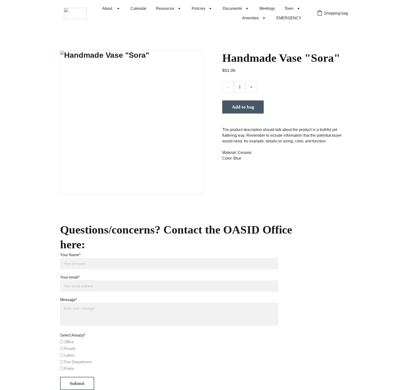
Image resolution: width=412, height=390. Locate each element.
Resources (165, 8)
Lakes (68, 355)
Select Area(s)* (72, 335)
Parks (68, 369)
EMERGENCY (288, 18)
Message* (68, 300)
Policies (198, 8)
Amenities (250, 18)
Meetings (267, 8)
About (107, 8)
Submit (77, 383)
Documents (232, 8)
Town (289, 8)
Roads (69, 349)
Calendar (138, 8)
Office (68, 342)
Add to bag (243, 106)
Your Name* (70, 255)
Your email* (70, 277)
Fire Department (77, 362)
